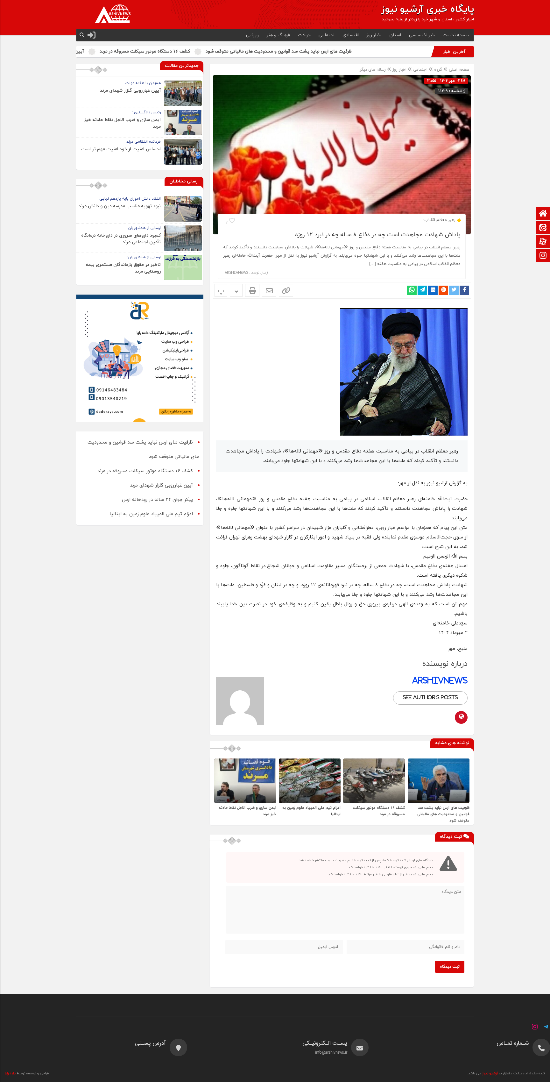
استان (395, 35)
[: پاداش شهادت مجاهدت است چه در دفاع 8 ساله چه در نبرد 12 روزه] (269, 290)
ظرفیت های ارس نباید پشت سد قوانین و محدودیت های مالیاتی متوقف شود (346, 51)
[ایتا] (543, 228)
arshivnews (236, 272)
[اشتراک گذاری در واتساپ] (412, 290)
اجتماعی (327, 35)
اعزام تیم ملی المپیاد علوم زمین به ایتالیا (151, 514)
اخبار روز (374, 35)
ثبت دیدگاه (450, 967)
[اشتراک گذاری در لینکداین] (433, 290)
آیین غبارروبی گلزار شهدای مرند (122, 51)
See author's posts (430, 697)
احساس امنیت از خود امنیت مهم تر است (121, 149)
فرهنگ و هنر (278, 35)
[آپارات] (543, 242)
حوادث (304, 35)
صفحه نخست (456, 35)
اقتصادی (350, 35)
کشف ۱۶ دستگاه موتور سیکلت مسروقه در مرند (212, 51)
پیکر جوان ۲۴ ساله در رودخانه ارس (157, 499)
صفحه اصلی (458, 70)
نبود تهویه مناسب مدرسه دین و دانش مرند (120, 206)
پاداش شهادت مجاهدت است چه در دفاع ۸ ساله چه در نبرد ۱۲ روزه (378, 235)
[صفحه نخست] (543, 214)
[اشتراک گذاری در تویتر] (454, 290)
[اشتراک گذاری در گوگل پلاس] (443, 290)
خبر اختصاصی (422, 35)
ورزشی (252, 35)
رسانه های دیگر (373, 70)
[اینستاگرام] (543, 256)
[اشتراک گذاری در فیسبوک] (464, 290)
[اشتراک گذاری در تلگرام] (422, 290)
